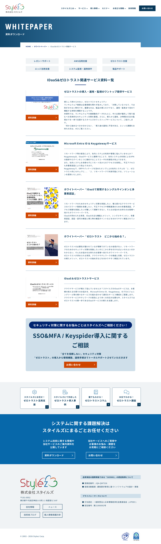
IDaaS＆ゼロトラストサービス (81, 278)
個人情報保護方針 (52, 514)
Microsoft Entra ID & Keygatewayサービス (90, 143)
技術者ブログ (30, 514)
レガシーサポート (42, 61)
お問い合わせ (147, 8)
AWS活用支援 (80, 61)
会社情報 (30, 506)
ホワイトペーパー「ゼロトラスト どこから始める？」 (95, 236)
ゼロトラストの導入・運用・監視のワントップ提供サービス (98, 91)
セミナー (106, 8)
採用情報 (132, 8)
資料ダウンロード (54, 455)
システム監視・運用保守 (80, 68)
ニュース (52, 506)
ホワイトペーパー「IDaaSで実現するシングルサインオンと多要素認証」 (99, 191)
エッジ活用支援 (42, 68)
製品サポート (119, 68)
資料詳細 (32, 117)
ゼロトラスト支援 (119, 61)
